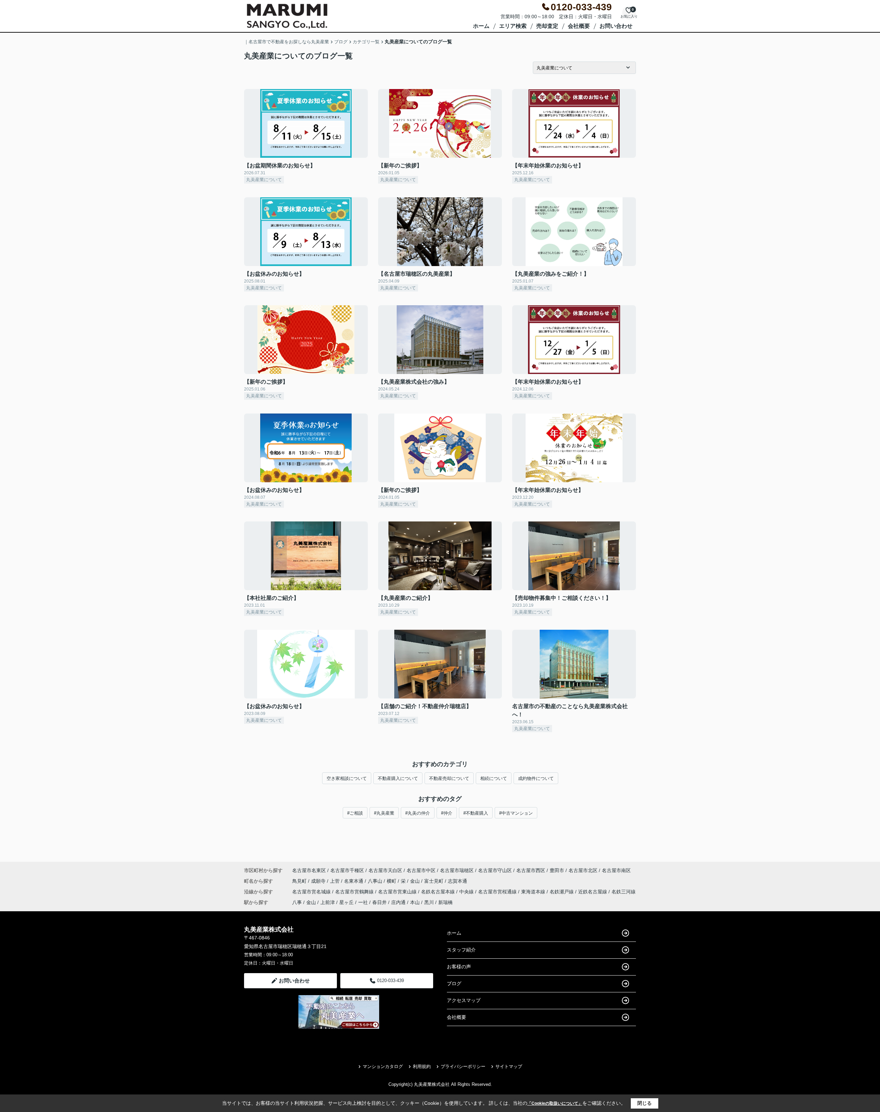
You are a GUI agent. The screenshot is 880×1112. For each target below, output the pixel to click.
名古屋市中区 (421, 870)
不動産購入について (398, 778)
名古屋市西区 (530, 870)
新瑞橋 (445, 902)
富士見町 (434, 881)
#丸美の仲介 (417, 813)
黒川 (429, 902)
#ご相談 (355, 813)
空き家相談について (347, 778)
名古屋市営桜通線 (498, 891)
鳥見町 (300, 881)
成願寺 (319, 881)
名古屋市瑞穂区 (457, 870)
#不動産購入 (475, 813)
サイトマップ (508, 1066)
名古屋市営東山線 (398, 891)
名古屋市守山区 (495, 870)
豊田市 (557, 870)
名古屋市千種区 (347, 870)
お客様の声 (459, 966)
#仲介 (446, 813)
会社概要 (579, 26)
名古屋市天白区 (385, 870)
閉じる (644, 1103)
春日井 (379, 902)
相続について (493, 778)
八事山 (376, 881)
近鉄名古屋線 (593, 891)
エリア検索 (513, 26)
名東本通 (354, 881)
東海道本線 (534, 891)
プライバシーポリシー (463, 1066)
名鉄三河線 (624, 891)
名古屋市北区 (583, 870)
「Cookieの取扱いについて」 (554, 1103)
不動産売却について (449, 778)
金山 (415, 881)
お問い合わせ (616, 26)
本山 (415, 902)
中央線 (467, 891)
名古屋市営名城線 (312, 891)
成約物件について (536, 778)
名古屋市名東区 (309, 870)
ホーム (481, 26)
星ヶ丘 (346, 902)
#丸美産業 (384, 813)
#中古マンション (516, 813)
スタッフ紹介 (461, 950)
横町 (392, 881)
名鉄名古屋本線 (438, 891)
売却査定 (547, 26)
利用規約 (422, 1066)
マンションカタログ (383, 1066)
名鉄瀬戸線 (562, 891)
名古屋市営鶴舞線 (355, 891)
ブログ (454, 983)
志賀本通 (457, 881)
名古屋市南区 (616, 870)
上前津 (327, 902)
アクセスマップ (464, 1000)
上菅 (335, 881)
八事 (297, 902)
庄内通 (398, 902)
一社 (363, 902)
